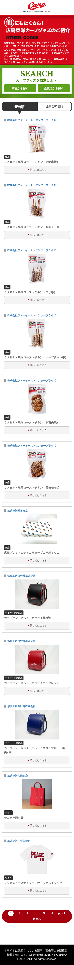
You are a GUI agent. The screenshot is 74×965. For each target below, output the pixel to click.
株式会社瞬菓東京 (17, 510)
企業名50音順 (54, 106)
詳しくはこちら (38, 169)
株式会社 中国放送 (20, 841)
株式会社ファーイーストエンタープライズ (31, 120)
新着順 (19, 107)
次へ (60, 913)
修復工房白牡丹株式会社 (21, 576)
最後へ (37, 919)
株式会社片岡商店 (17, 775)
